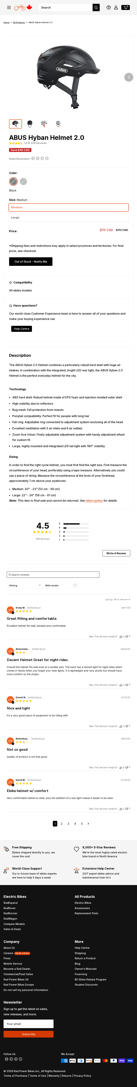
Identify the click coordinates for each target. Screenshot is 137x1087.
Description (20, 355)
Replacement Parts (86, 913)
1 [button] (55, 823)
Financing (81, 974)
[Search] (96, 7)
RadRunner (10, 913)
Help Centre (21, 328)
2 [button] (61, 823)
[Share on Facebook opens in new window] (33, 158)
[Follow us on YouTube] (20, 1059)
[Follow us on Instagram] (16, 1059)
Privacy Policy (82, 1075)
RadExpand (10, 902)
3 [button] (68, 823)
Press (7, 958)
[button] (109, 7)
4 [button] (75, 823)
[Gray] (23, 181)
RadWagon (10, 918)
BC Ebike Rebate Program (90, 979)
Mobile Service (13, 963)
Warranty (54, 1075)
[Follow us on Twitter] (11, 1059)
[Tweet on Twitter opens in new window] (42, 158)
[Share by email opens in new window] (47, 158)
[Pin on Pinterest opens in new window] (37, 158)
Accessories (82, 908)
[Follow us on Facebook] (6, 1059)
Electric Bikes (83, 902)
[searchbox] (53, 575)
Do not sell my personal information (26, 989)
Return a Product (85, 958)
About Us (9, 947)
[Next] (128, 77)
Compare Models (14, 923)
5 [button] (82, 823)
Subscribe (28, 1034)
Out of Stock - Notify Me (30, 261)
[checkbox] (60, 585)
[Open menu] (9, 7)
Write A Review (116, 553)
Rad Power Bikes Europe (19, 984)
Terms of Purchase (15, 1075)
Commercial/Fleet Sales (18, 974)
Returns (67, 1075)
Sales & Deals (12, 929)
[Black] (13, 181)
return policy (94, 500)
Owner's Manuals (86, 968)
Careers (16, 953)
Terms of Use (37, 1075)
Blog (77, 963)
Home (6, 22)
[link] (78, 539)
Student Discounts (86, 984)
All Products (19, 22)
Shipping (80, 953)
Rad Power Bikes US (16, 979)
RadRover (10, 908)
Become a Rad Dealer (17, 968)
